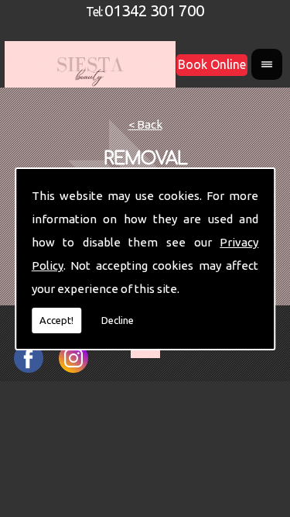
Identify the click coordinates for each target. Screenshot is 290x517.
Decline (117, 320)
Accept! (56, 320)
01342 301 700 (154, 10)
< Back (145, 124)
